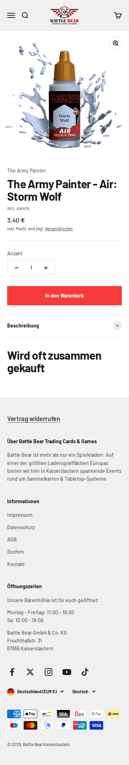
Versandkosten (59, 228)
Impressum (20, 515)
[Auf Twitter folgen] (30, 672)
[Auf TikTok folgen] (85, 672)
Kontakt (16, 564)
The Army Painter (26, 171)
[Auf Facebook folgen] (12, 672)
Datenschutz (21, 527)
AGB (12, 539)
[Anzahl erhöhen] (46, 268)
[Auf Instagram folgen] (48, 672)
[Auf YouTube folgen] (67, 672)
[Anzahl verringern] (16, 268)
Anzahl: (15, 253)
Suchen (15, 552)
